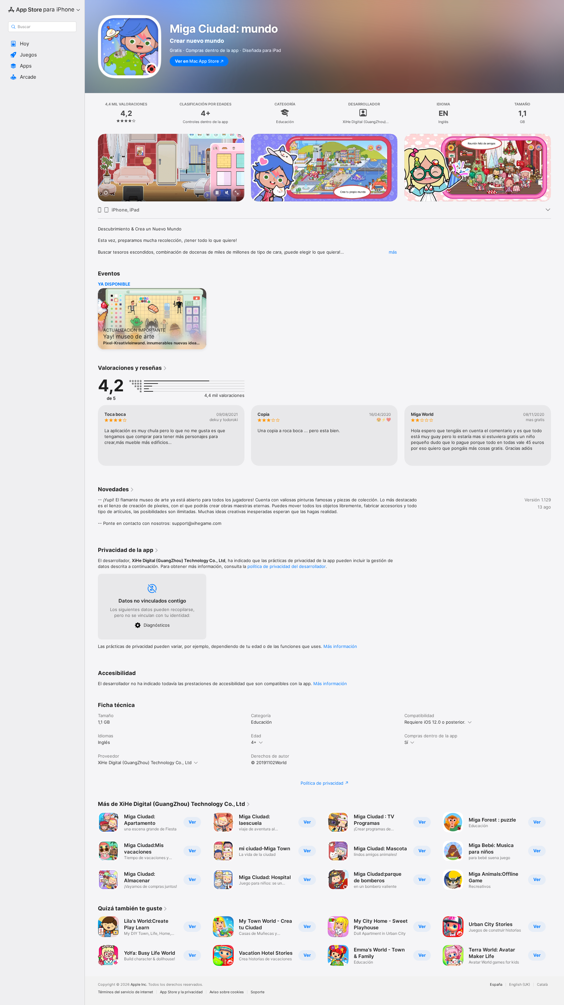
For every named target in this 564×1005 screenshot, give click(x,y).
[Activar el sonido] (227, 193)
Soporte (257, 992)
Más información (340, 646)
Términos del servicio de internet (125, 992)
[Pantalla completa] (237, 193)
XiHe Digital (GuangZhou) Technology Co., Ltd (145, 762)
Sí (406, 742)
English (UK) (519, 984)
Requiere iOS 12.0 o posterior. (434, 722)
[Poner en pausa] (217, 193)
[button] (42, 44)
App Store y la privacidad (181, 992)
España (496, 984)
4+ (254, 742)
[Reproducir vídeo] (106, 193)
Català (542, 984)
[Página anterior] (91, 167)
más (393, 252)
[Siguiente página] (557, 167)
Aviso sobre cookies (227, 992)
